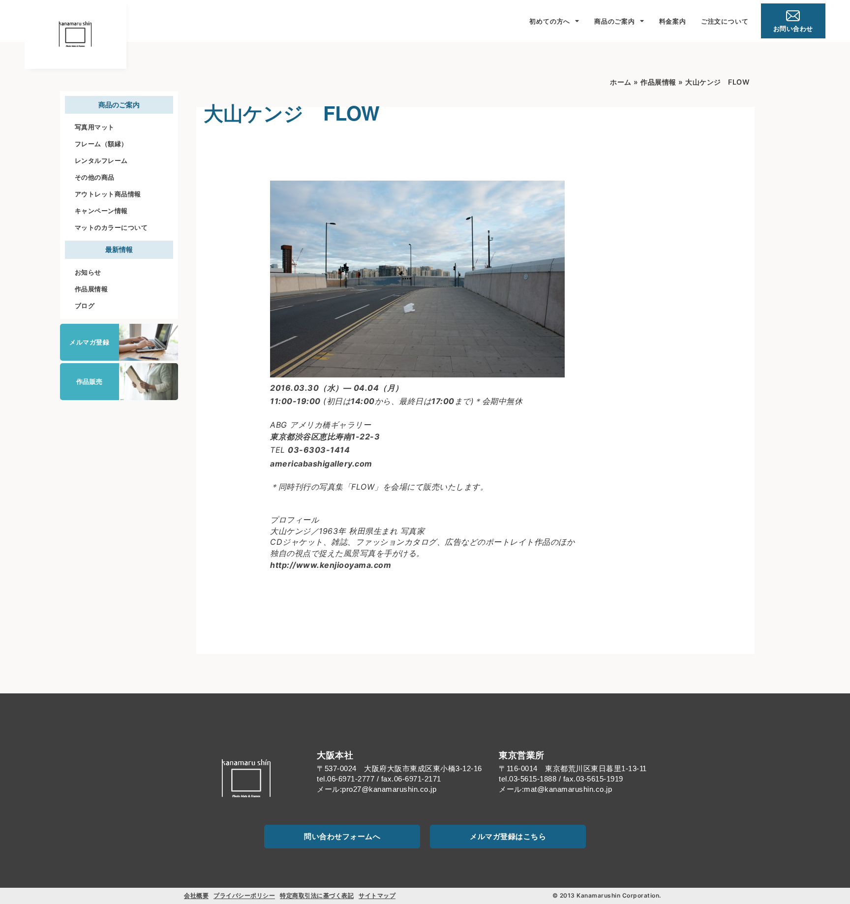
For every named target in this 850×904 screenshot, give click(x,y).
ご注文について (725, 21)
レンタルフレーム (101, 160)
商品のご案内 (614, 21)
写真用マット (95, 127)
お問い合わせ (793, 28)
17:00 (443, 401)
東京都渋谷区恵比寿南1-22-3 (325, 436)
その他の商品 (95, 177)
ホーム (621, 82)
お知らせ (88, 272)
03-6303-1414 (319, 450)
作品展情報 (91, 289)
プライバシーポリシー (244, 895)
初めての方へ (549, 21)
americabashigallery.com (321, 463)
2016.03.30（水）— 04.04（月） (336, 388)
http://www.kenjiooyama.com (330, 565)
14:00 (363, 401)
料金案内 (672, 21)
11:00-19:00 (295, 401)
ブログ (85, 306)
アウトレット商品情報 (108, 194)
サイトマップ (377, 895)
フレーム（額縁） (101, 144)
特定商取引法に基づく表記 (317, 895)
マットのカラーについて (111, 227)
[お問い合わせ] (793, 16)
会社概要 (196, 895)
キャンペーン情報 (101, 211)
